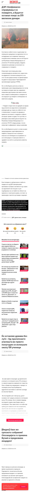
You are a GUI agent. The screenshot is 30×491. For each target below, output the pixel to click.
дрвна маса (18, 217)
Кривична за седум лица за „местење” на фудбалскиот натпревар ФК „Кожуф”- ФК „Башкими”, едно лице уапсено (10, 322)
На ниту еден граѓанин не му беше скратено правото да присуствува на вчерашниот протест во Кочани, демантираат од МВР (10, 258)
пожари (24, 217)
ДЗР (13, 217)
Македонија (24, 248)
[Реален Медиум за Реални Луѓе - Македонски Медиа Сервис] (15, 2)
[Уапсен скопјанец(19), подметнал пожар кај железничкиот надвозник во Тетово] (24, 310)
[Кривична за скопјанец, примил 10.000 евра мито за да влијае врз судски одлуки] (24, 280)
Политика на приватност (8, 488)
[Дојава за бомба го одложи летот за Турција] (24, 302)
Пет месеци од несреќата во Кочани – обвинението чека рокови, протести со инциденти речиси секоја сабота (10, 270)
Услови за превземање (13, 209)
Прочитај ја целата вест (15, 420)
